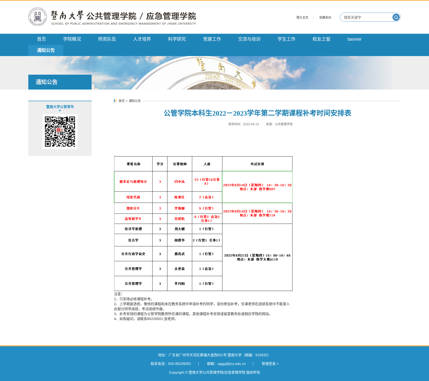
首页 (122, 101)
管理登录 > (270, 364)
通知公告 (135, 101)
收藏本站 (325, 17)
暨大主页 (302, 17)
